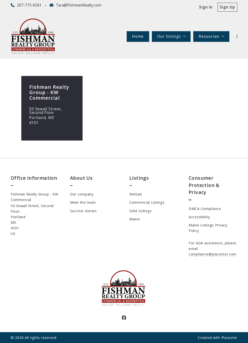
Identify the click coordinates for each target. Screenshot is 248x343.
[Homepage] (33, 36)
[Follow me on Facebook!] (124, 318)
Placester (229, 337)
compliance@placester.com (212, 254)
